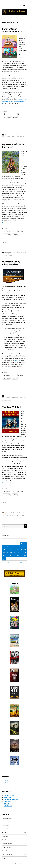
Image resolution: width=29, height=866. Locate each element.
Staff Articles (23, 512)
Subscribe (5, 836)
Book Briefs (7, 797)
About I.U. (5, 829)
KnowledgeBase (7, 843)
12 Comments (9, 255)
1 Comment (15, 138)
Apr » (21, 562)
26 (11, 555)
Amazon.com (22, 99)
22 (21, 552)
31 (4, 559)
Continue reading (7, 223)
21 (18, 552)
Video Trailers (8, 806)
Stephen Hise (7, 512)
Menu (24, 5)
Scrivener (12, 253)
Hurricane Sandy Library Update (11, 263)
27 (14, 555)
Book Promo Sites (7, 847)
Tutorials (6, 803)
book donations (15, 397)
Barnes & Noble (15, 101)
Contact (4, 858)
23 (25, 552)
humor (14, 513)
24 (4, 555)
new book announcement (18, 136)
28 (18, 555)
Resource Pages (7, 854)
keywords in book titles (15, 515)
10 (4, 549)
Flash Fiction (6, 851)
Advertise (5, 832)
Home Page (5, 825)
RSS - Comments (9, 783)
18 (7, 552)
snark (3, 517)
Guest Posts (23, 252)
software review (18, 253)
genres (10, 513)
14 (18, 549)
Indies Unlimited (6, 863)
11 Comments (9, 517)
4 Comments (9, 400)
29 (21, 555)
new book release (6, 138)
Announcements (6, 136)
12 (11, 549)
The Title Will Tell (11, 407)
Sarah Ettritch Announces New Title (13, 30)
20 (14, 552)
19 (11, 552)
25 (7, 555)
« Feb (7, 562)
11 (7, 549)
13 (14, 549)
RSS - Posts (7, 781)
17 (4, 552)
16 (25, 549)
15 (21, 549)
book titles (6, 513)
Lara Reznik (6, 253)
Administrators (7, 134)
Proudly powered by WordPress (19, 863)
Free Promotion (7, 840)
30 (25, 555)
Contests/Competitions (11, 799)
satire (23, 515)
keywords (7, 515)
